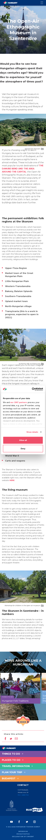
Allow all (23, 440)
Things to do (11, 753)
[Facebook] (19, 821)
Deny (23, 448)
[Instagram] (34, 821)
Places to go (11, 760)
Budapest (9, 778)
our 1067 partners (18, 402)
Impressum (23, 831)
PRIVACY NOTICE (23, 834)
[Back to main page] (10, 3)
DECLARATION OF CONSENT (23, 836)
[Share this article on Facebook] (5, 738)
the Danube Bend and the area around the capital (22, 168)
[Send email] (16, 738)
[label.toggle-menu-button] (43, 3)
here (11, 480)
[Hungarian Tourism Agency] (11, 806)
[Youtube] (11, 821)
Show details (32, 432)
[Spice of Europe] (34, 810)
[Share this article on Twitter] (10, 738)
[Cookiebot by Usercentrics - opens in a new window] (32, 389)
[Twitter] (27, 821)
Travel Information (16, 766)
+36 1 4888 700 (23, 795)
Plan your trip (12, 772)
